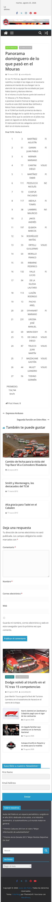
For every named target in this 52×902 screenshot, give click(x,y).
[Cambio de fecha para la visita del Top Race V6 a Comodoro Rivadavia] (26, 435)
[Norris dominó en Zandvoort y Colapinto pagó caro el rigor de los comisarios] (11, 715)
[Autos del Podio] (6, 33)
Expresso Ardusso (14, 413)
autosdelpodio (26, 74)
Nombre (7, 581)
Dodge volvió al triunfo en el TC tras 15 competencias (25, 684)
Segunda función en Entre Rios (31, 419)
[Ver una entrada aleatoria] (46, 33)
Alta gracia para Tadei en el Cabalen (21, 506)
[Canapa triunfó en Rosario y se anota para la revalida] (11, 746)
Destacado (9, 677)
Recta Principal (11, 48)
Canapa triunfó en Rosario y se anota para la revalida (33, 744)
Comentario (9, 547)
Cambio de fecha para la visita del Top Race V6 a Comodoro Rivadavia (26, 463)
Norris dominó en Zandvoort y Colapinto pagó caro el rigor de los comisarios (34, 713)
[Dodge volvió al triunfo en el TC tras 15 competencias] (26, 661)
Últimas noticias (25, 48)
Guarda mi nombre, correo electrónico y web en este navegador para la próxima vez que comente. (26, 626)
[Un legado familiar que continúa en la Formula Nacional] (11, 731)
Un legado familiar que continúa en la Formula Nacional (31, 729)
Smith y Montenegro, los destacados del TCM (19, 484)
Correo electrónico (12, 593)
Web (5, 605)
